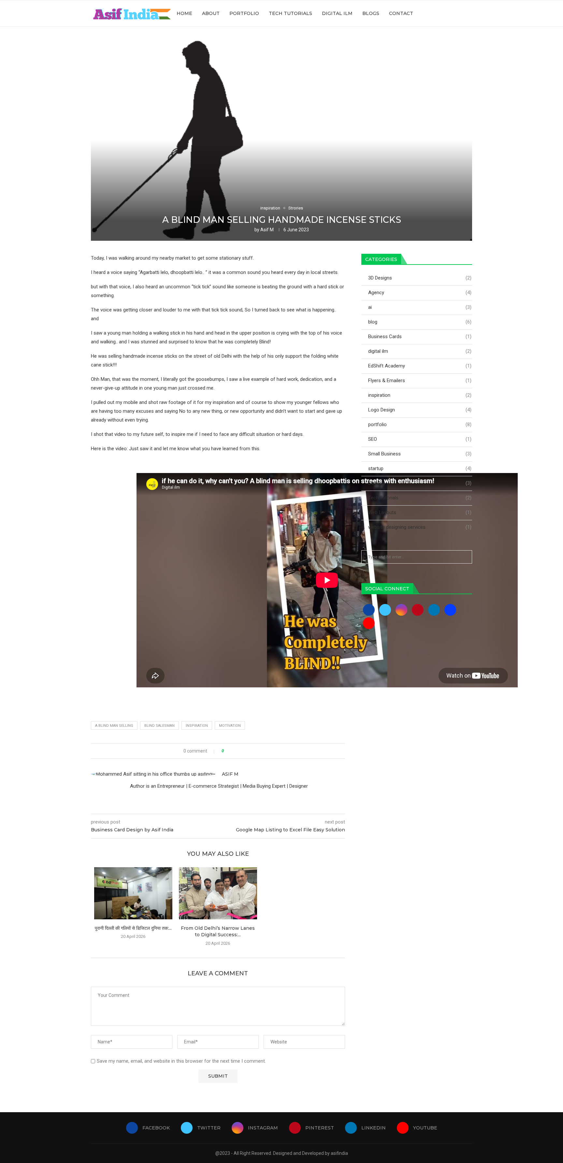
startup (419, 468)
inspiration (197, 726)
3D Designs (419, 278)
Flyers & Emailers (419, 380)
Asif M (267, 229)
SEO (419, 439)
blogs (370, 13)
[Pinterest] (445, 13)
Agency (419, 292)
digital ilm (419, 351)
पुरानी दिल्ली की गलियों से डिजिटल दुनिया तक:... (133, 928)
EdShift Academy (419, 366)
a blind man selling (114, 726)
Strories (419, 483)
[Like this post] (227, 751)
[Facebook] (424, 13)
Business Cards (419, 336)
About (211, 13)
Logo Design (419, 410)
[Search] (469, 13)
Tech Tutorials (290, 13)
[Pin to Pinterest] (247, 751)
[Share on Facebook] (234, 751)
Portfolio (244, 13)
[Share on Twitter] (240, 751)
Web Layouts (419, 512)
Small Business (419, 454)
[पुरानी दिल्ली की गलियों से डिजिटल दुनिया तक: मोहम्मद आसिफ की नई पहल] (133, 893)
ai (419, 307)
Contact (401, 13)
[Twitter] (431, 13)
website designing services (419, 527)
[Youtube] (459, 13)
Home (184, 13)
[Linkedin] (452, 13)
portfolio (419, 424)
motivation (230, 726)
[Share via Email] (253, 751)
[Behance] (450, 609)
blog (419, 322)
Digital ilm (337, 13)
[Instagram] (438, 13)
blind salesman (159, 726)
